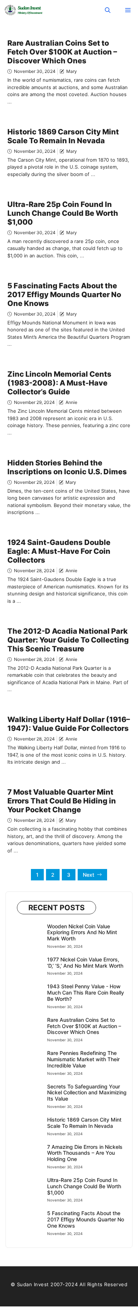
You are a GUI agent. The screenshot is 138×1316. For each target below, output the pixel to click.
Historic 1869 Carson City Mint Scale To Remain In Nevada (63, 136)
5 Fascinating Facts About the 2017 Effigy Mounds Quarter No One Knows (64, 294)
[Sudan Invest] (23, 10)
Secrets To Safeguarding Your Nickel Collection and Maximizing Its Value (87, 1092)
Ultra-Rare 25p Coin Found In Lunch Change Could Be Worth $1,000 (62, 213)
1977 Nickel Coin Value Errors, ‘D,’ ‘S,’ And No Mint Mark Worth (85, 962)
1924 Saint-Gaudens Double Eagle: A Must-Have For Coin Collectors (58, 551)
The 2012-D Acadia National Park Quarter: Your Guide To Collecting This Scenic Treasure (68, 640)
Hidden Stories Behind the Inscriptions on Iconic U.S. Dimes (67, 467)
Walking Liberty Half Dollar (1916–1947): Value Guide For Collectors (68, 724)
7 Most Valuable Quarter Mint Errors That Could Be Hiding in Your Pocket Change (61, 801)
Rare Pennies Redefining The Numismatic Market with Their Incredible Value (83, 1059)
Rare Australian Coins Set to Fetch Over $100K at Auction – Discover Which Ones (62, 52)
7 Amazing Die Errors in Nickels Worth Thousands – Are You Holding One (85, 1153)
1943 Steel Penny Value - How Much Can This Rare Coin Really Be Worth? (85, 992)
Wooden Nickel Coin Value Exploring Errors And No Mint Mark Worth (82, 932)
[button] (108, 10)
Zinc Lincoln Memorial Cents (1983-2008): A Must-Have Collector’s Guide (59, 383)
